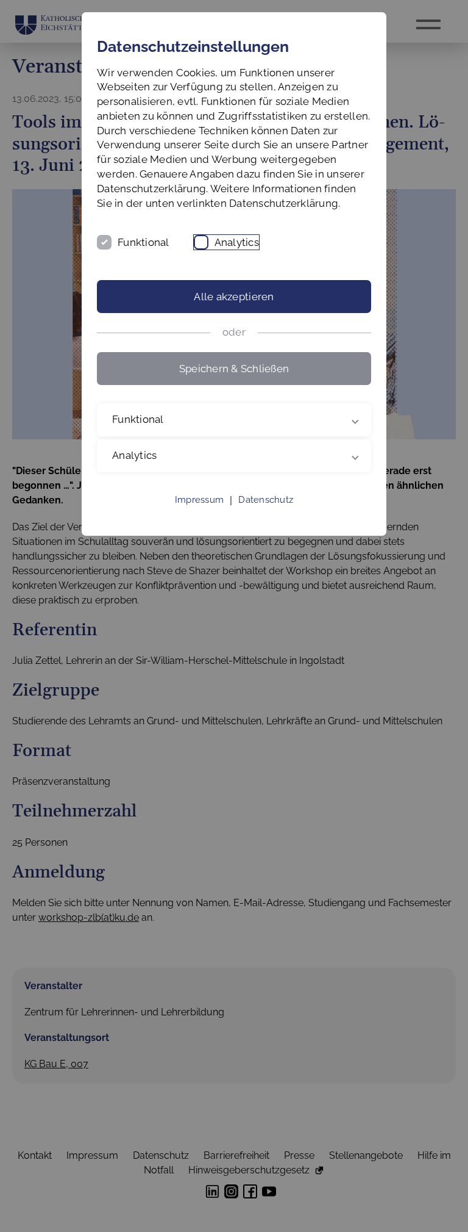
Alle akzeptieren (234, 296)
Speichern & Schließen (234, 368)
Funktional (143, 242)
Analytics (236, 242)
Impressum (199, 514)
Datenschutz (265, 514)
